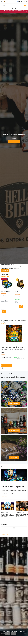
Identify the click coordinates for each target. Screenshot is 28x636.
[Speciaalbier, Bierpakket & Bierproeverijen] (7, 1)
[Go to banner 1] (14, 394)
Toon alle (3, 518)
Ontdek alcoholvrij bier (14, 403)
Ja (7, 633)
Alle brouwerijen (4, 534)
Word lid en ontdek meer (14, 430)
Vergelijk (4, 295)
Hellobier (2, 290)
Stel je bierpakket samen (14, 141)
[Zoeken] (25, 5)
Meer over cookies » (22, 633)
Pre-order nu (3, 323)
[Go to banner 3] (14, 448)
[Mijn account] (21, 1)
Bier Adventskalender (5, 291)
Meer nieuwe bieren (5, 276)
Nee (13, 633)
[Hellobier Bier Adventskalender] (7, 283)
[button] (13, 315)
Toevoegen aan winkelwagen (6, 365)
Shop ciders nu (14, 457)
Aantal (3, 363)
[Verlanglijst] (23, 1)
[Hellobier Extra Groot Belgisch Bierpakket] (21, 283)
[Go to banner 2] (14, 421)
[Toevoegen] (4, 311)
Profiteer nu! (5, 270)
